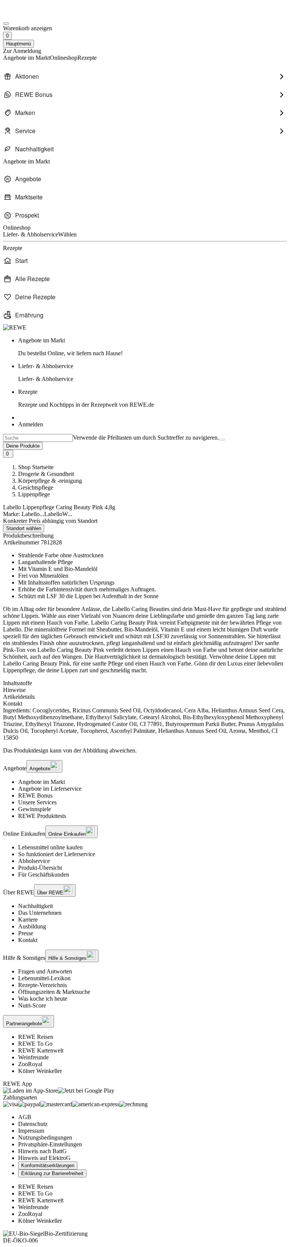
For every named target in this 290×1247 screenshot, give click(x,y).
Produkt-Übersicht (40, 868)
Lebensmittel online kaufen (50, 847)
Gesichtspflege (35, 487)
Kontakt (27, 940)
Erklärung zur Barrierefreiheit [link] (52, 1173)
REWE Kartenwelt (40, 1050)
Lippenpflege (34, 494)
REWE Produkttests (42, 816)
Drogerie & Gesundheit (46, 474)
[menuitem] (145, 76)
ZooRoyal (30, 1064)
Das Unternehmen (40, 913)
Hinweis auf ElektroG (44, 1158)
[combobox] (38, 438)
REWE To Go (35, 1043)
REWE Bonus (35, 795)
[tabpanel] (145, 724)
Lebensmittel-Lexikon (44, 978)
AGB (24, 1117)
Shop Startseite (36, 467)
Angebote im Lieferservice (50, 788)
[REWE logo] (14, 327)
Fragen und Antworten (45, 971)
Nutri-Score (32, 1005)
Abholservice (34, 861)
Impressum (31, 1130)
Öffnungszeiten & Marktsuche (54, 992)
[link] (152, 347)
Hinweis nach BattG (42, 1151)
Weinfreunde (33, 1057)
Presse (25, 933)
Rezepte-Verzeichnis (42, 985)
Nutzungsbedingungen (45, 1137)
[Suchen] (222, 439)
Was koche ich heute (42, 998)
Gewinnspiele (34, 809)
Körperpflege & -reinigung (50, 480)
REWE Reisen (35, 1037)
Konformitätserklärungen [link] (47, 1165)
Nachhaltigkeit (35, 906)
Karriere (28, 919)
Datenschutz (33, 1124)
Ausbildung (32, 926)
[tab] (145, 683)
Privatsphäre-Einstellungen (50, 1144)
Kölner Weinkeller (40, 1071)
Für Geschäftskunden (43, 874)
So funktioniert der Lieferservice (56, 854)
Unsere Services (37, 802)
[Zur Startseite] (28, 14)
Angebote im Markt (41, 782)
